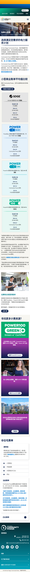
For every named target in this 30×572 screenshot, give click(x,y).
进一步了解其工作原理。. (10, 61)
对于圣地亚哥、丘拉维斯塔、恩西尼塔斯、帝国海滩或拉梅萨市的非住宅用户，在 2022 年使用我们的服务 (15, 500)
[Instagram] (7, 547)
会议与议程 (5, 13)
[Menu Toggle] (28, 19)
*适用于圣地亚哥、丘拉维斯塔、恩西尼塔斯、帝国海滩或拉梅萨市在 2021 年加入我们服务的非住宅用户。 (14, 493)
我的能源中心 (11, 454)
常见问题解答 (20, 13)
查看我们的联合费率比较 (12, 257)
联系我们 (12, 13)
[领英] (12, 547)
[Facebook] (2, 547)
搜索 (27, 13)
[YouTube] (16, 547)
